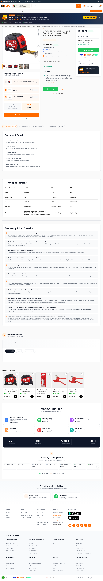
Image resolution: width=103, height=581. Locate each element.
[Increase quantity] (37, 90)
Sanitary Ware (10, 557)
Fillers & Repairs (33, 553)
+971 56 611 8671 (57, 525)
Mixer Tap (8, 561)
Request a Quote (97, 11)
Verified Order (29, 351)
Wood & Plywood (10, 550)
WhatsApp (51, 89)
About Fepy (8, 512)
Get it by (8, 393)
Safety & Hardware (81, 557)
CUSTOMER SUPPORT (58, 512)
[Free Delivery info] (54, 66)
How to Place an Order (42, 522)
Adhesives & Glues (34, 546)
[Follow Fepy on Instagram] (77, 525)
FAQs (38, 517)
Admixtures (32, 548)
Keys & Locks (79, 570)
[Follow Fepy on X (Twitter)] (73, 525)
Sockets (54, 568)
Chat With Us (88, 50)
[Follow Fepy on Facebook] (69, 525)
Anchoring (31, 543)
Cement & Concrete (10, 543)
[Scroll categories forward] (88, 11)
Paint (54, 543)
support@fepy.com (57, 515)
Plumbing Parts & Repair (35, 563)
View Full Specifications (50, 83)
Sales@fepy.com (57, 520)
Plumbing (32, 557)
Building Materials (11, 540)
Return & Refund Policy (27, 515)
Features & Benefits (11, 126)
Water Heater (32, 568)
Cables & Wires (56, 561)
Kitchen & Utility (10, 568)
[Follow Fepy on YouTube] (89, 525)
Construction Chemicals (36, 540)
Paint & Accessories (58, 540)
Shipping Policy (25, 520)
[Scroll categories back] (12, 11)
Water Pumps (32, 570)
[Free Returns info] (49, 49)
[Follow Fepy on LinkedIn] (81, 525)
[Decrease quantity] (34, 90)
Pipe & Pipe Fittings (34, 561)
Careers (8, 517)
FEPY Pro (39, 520)
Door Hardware (80, 568)
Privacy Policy (24, 512)
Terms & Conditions (26, 517)
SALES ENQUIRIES (57, 517)
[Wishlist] (38, 30)
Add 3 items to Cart (22, 115)
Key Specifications (25, 126)
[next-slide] (97, 466)
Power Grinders (80, 546)
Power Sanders (80, 548)
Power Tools (79, 540)
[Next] (38, 45)
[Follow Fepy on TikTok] (85, 525)
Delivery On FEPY (41, 525)
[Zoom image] (38, 60)
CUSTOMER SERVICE (58, 522)
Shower (7, 566)
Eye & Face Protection (81, 561)
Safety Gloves (79, 566)
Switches (55, 566)
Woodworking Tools (81, 550)
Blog (7, 515)
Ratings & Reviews (51, 126)
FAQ (62, 126)
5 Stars (19, 351)
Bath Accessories (10, 563)
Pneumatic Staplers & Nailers (83, 553)
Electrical (55, 557)
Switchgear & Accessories (59, 563)
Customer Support (41, 512)
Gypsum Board (9, 548)
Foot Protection (80, 563)
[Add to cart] (15, 396)
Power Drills (79, 543)
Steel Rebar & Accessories (12, 546)
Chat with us (40, 515)
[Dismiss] (99, 17)
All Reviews (9, 351)
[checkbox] (5, 82)
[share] (38, 34)
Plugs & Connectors (58, 570)
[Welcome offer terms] (52, 53)
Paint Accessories (57, 546)
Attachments (38, 126)
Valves (30, 566)
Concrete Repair (33, 550)
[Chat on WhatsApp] (3, 577)
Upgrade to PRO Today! (84, 72)
